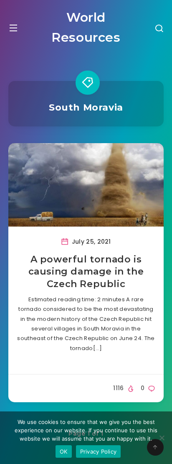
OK (64, 451)
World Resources (85, 27)
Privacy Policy (98, 451)
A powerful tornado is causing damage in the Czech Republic (86, 272)
